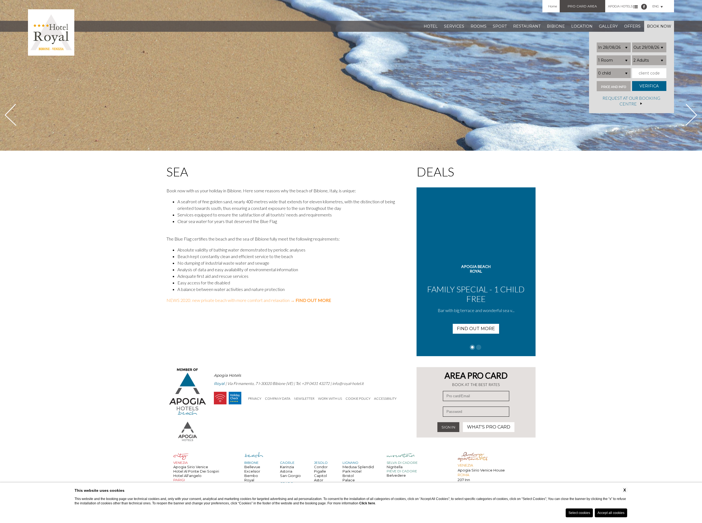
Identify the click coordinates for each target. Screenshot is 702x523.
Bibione (556, 26)
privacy (254, 398)
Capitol (320, 475)
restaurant (526, 26)
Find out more (476, 319)
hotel (431, 26)
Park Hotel (351, 471)
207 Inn (464, 480)
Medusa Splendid (358, 467)
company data (277, 398)
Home (552, 6)
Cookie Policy (358, 398)
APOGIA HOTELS (620, 6)
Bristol (348, 475)
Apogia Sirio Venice (190, 467)
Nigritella (395, 467)
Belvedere (396, 475)
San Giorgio (290, 475)
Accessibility (385, 398)
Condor (321, 467)
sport (500, 26)
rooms (478, 26)
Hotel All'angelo (187, 475)
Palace (348, 480)
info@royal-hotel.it (348, 383)
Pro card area (582, 6)
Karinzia (287, 467)
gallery (608, 26)
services (454, 26)
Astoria (286, 471)
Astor (318, 480)
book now (659, 26)
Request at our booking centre (631, 101)
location (582, 26)
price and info (613, 86)
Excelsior (252, 471)
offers (632, 26)
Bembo (251, 475)
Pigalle (320, 471)
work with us (330, 398)
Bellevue (252, 467)
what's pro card (488, 427)
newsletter (304, 398)
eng (655, 6)
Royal (249, 480)
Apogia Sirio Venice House (481, 470)
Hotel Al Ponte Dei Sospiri (196, 471)
